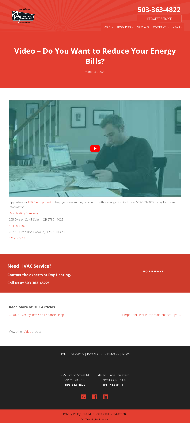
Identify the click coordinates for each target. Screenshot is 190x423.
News (176, 27)
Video (27, 332)
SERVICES (77, 354)
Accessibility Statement (111, 414)
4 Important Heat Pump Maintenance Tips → (151, 315)
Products (124, 27)
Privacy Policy (71, 414)
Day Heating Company (23, 213)
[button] (112, 27)
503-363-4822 (159, 9)
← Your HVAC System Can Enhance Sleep (36, 315)
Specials (143, 27)
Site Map (88, 414)
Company (159, 27)
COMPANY (112, 354)
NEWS (126, 354)
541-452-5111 (18, 238)
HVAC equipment (39, 202)
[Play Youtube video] (95, 148)
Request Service (159, 19)
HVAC (106, 27)
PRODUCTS (94, 354)
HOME (64, 354)
